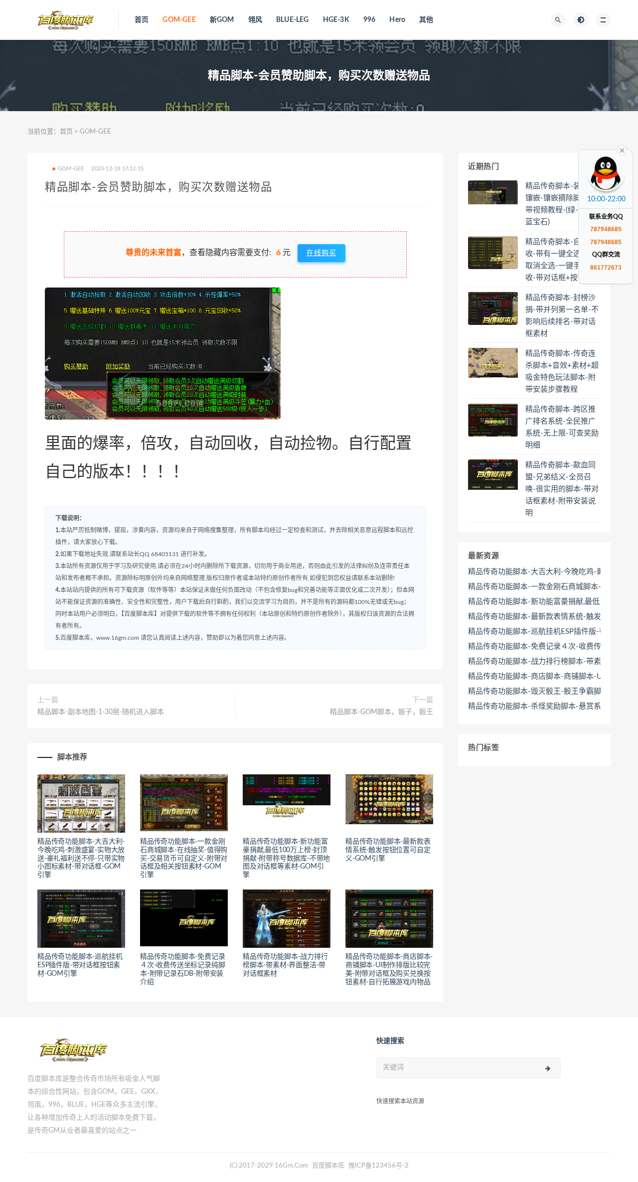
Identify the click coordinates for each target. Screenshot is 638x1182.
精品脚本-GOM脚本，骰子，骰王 (381, 712)
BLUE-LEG (292, 19)
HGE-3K (336, 19)
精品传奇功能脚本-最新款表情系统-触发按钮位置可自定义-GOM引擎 (387, 850)
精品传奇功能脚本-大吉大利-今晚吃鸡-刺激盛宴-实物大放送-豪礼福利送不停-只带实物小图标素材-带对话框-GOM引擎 (81, 858)
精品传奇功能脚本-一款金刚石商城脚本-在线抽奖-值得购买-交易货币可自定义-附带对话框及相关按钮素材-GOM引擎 (183, 858)
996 (369, 19)
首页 (142, 19)
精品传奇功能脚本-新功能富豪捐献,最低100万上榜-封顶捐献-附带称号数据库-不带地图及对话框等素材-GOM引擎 (286, 858)
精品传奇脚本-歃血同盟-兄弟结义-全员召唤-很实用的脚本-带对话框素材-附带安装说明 (562, 489)
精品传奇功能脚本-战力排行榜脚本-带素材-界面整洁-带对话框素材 (285, 965)
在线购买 (321, 253)
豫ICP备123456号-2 (378, 1166)
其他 (426, 19)
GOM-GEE (178, 19)
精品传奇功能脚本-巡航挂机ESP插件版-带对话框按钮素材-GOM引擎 (79, 965)
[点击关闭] (622, 149)
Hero (397, 19)
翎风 (255, 19)
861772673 (606, 267)
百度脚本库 (327, 1166)
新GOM (222, 19)
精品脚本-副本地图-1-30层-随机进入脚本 (100, 712)
